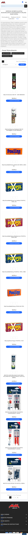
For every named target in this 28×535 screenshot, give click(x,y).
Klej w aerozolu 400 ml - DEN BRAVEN (14, 94)
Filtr (22, 64)
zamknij (24, 534)
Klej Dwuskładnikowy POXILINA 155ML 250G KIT (14, 165)
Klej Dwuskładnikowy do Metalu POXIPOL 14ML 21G (14, 201)
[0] (21, 2)
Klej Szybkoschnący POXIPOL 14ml (14, 340)
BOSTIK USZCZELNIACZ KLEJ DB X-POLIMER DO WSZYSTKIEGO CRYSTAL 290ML (14, 376)
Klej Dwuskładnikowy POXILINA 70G (14, 306)
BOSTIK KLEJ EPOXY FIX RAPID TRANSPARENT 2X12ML (14, 448)
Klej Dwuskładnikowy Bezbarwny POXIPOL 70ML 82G (14, 236)
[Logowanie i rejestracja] (19, 2)
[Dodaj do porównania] (17, 92)
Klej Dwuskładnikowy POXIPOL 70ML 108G (14, 271)
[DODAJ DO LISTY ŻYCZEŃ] (11, 92)
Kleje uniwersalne (6, 53)
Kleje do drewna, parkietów (18, 53)
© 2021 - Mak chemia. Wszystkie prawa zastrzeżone (14, 530)
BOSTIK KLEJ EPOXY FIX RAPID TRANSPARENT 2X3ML (14, 412)
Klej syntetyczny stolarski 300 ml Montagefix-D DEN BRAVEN (14, 130)
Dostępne (10, 64)
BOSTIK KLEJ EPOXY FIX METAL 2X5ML (14, 483)
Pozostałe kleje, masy (7, 55)
